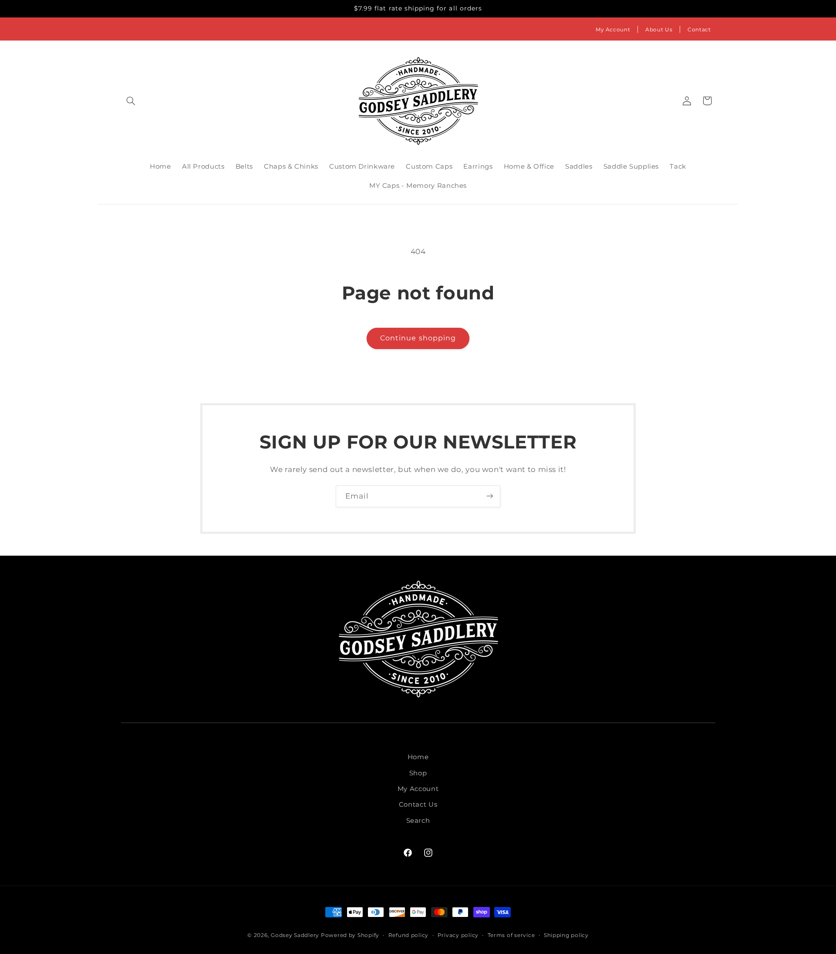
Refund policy (408, 935)
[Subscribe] (490, 496)
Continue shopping (418, 338)
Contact (699, 29)
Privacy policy (458, 935)
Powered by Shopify (350, 935)
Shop (418, 773)
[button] (131, 101)
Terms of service (511, 935)
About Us (658, 29)
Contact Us (418, 805)
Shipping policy (566, 935)
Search (418, 821)
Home (418, 757)
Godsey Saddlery (295, 935)
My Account (613, 29)
